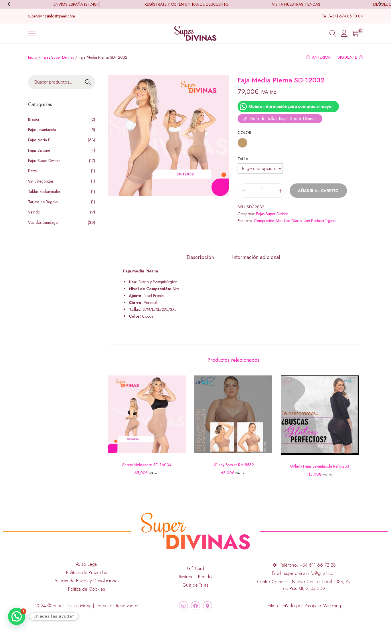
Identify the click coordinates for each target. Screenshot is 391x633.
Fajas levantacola (42, 129)
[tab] (200, 257)
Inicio (32, 57)
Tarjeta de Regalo (43, 202)
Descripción (200, 257)
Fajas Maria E (39, 140)
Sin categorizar (41, 181)
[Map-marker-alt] (207, 605)
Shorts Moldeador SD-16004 (146, 465)
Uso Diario (292, 220)
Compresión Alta (268, 220)
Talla (243, 159)
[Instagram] (183, 605)
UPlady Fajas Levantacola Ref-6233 (319, 466)
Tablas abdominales (44, 191)
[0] (355, 33)
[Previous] (10, 4)
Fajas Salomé (39, 150)
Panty (32, 171)
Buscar (88, 82)
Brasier (34, 119)
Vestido (34, 212)
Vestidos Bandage (43, 222)
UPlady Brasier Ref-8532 (233, 465)
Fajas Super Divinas (58, 57)
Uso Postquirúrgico (319, 220)
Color (244, 132)
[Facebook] (195, 605)
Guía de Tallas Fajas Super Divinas (283, 118)
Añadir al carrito (318, 190)
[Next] (380, 4)
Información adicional (256, 257)
